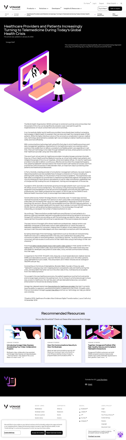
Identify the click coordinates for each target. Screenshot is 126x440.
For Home (87, 3)
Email (90, 384)
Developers (56, 8)
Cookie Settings (105, 418)
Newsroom (60, 412)
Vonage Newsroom (100, 14)
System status (39, 418)
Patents (103, 421)
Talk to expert (115, 8)
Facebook (83, 408)
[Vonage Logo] (12, 7)
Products (30, 8)
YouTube (83, 418)
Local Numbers (102, 379)
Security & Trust (105, 427)
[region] (33, 428)
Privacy (103, 412)
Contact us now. (94, 436)
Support (101, 3)
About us (59, 408)
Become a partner (40, 415)
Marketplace (38, 408)
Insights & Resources (72, 8)
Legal (102, 408)
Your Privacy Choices (107, 415)
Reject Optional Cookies (54, 432)
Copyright (104, 424)
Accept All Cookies (38, 432)
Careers (59, 418)
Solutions (42, 8)
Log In (94, 3)
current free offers (52, 290)
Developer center (40, 412)
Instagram (84, 421)
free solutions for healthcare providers (61, 286)
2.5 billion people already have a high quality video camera (50, 246)
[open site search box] (121, 3)
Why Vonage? (115, 14)
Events (59, 415)
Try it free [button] (102, 8)
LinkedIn (83, 412)
